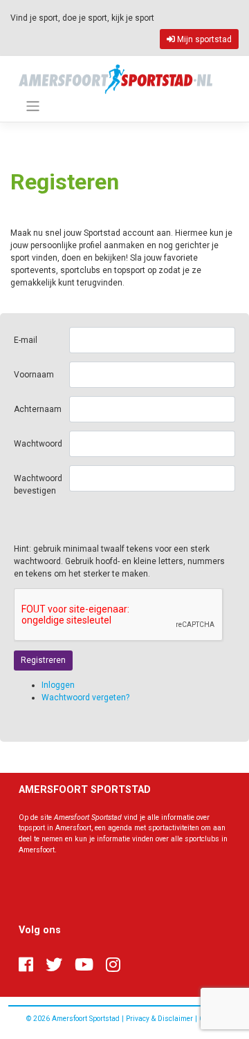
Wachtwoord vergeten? (85, 697)
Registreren (43, 660)
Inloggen (58, 685)
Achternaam (38, 409)
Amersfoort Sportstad (86, 1018)
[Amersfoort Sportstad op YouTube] (84, 965)
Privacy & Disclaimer (159, 1018)
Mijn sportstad (203, 39)
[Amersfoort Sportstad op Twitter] (54, 965)
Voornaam (34, 375)
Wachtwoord (38, 444)
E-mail (25, 340)
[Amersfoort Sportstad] (115, 78)
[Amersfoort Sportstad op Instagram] (113, 965)
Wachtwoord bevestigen (38, 485)
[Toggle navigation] (33, 106)
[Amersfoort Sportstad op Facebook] (26, 965)
